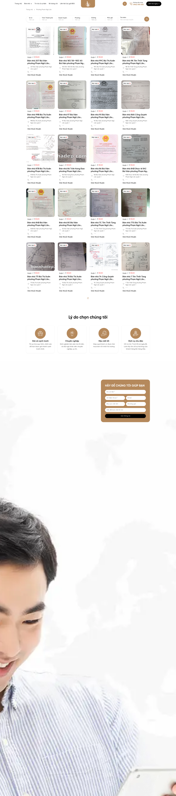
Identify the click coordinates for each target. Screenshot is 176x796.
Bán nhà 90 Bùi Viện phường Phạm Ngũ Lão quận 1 (101, 117)
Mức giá (110, 18)
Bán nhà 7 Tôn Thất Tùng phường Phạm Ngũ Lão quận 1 (134, 279)
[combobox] (97, 20)
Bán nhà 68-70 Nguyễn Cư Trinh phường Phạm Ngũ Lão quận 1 (135, 333)
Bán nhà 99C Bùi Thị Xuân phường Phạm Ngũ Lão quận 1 (103, 63)
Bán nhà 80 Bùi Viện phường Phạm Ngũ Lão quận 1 (70, 225)
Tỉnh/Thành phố (47, 18)
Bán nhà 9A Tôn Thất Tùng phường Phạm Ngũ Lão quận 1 (135, 63)
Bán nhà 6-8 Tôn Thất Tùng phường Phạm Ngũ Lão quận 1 (103, 387)
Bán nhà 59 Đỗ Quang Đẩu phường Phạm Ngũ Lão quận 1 (135, 387)
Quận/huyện (62, 18)
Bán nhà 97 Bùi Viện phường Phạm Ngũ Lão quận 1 (70, 117)
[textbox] (97, 20)
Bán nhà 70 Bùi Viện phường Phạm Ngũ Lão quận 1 (38, 333)
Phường (77, 18)
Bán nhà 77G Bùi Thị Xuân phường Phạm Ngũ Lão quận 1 (134, 225)
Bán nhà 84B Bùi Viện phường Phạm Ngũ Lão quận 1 (38, 225)
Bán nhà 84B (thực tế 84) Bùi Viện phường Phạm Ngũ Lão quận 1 (135, 171)
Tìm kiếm (123, 17)
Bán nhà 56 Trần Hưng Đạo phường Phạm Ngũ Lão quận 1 (40, 441)
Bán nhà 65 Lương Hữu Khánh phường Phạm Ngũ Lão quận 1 (39, 387)
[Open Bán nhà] (31, 4)
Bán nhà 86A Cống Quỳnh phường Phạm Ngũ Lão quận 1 (135, 117)
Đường (93, 18)
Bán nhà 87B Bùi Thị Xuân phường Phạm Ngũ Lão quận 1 (39, 171)
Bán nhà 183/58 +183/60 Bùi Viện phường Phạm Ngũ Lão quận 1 (71, 63)
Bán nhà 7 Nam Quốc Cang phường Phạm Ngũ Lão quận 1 (103, 333)
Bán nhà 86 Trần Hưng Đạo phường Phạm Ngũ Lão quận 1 (72, 171)
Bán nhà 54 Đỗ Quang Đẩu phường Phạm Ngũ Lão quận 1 (72, 441)
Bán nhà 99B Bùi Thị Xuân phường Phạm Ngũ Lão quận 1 (39, 117)
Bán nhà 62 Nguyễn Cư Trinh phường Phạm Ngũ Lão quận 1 (70, 387)
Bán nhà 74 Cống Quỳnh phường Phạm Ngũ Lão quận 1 (102, 279)
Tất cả (109, 20)
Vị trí (30, 18)
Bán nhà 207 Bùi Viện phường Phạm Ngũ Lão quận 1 (38, 63)
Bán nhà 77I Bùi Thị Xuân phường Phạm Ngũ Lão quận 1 (38, 279)
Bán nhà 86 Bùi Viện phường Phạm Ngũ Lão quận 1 (101, 171)
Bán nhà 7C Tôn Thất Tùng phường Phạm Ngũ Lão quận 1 (103, 225)
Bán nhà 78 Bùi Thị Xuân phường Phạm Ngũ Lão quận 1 (70, 279)
